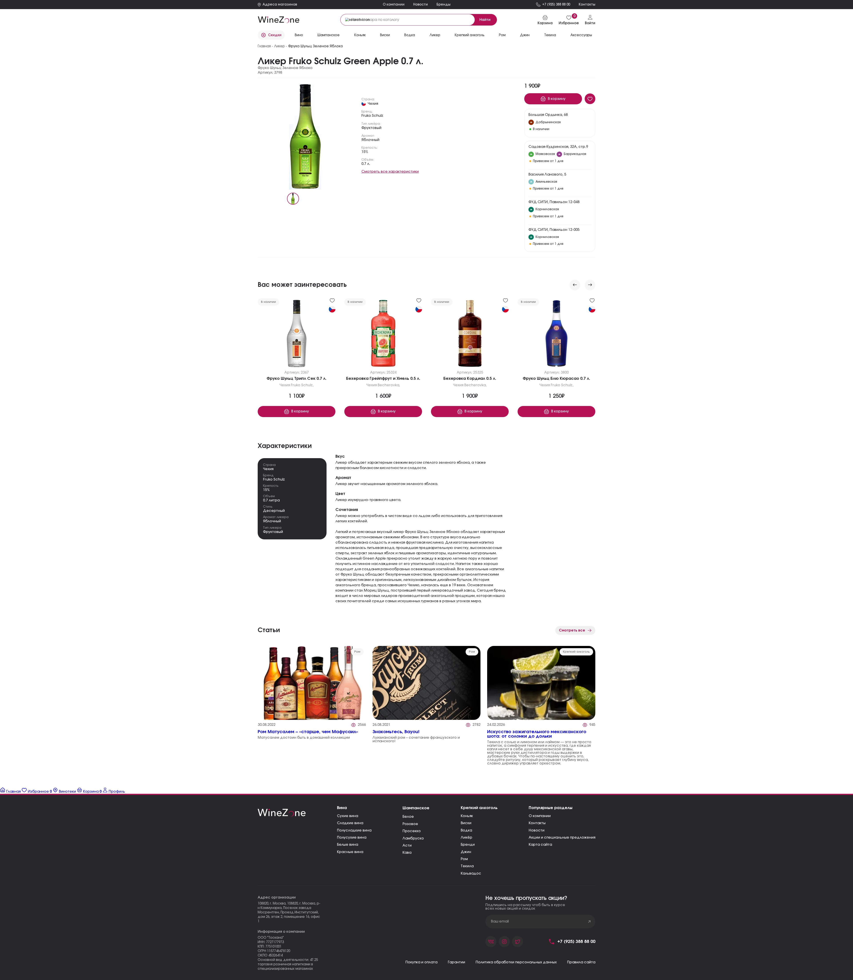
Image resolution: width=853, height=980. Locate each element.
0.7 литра (271, 500)
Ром (502, 35)
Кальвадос (471, 873)
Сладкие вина (350, 823)
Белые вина (347, 844)
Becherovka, (389, 385)
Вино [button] (299, 35)
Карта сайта (540, 844)
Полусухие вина (351, 837)
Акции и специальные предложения (562, 837)
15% (364, 152)
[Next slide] (590, 285)
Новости (420, 4)
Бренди (468, 844)
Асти (407, 845)
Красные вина (350, 852)
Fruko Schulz (372, 115)
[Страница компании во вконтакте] (490, 941)
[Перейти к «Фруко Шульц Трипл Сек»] (296, 334)
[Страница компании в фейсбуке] (504, 941)
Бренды (443, 4)
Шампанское (328, 35)
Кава (407, 852)
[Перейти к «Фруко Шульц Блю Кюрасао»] (556, 334)
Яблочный (370, 140)
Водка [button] (409, 35)
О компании (394, 4)
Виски (466, 823)
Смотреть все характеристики (390, 171)
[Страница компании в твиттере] (517, 941)
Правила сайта (581, 962)
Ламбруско (413, 838)
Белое (408, 816)
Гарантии (456, 962)
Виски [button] (385, 35)
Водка (466, 830)
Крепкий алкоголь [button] (469, 35)
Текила (467, 866)
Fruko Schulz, (302, 385)
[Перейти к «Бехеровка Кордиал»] (470, 334)
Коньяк (360, 35)
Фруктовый (371, 128)
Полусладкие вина (354, 830)
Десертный (274, 511)
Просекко (412, 831)
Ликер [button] (435, 35)
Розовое (410, 824)
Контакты (537, 823)
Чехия (373, 103)
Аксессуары (581, 35)
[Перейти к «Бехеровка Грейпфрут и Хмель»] (383, 334)
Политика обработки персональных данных (516, 962)
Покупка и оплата (421, 962)
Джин (525, 35)
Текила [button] (550, 35)
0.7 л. (365, 164)
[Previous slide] (575, 285)
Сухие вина (347, 816)
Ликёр (466, 837)
